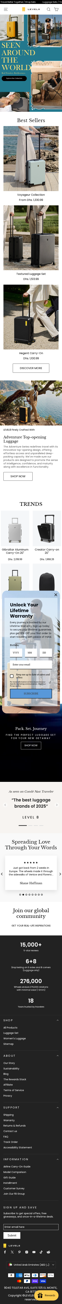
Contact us (10, 1131)
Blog (5, 1074)
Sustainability (11, 1068)
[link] (31, 2)
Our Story (9, 1063)
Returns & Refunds (14, 1125)
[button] (6, 9)
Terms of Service (13, 1090)
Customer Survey (13, 1188)
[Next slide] (56, 804)
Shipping (8, 1115)
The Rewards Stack (14, 1079)
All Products (10, 1027)
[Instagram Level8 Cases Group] (28, 1253)
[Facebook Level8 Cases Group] (6, 1253)
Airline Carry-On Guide (16, 1166)
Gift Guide (9, 1177)
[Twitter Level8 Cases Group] (14, 1253)
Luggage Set (10, 1033)
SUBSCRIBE (31, 694)
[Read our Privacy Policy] (50, 683)
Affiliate (8, 1084)
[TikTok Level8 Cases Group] (42, 1253)
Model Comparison (14, 1172)
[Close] (56, 595)
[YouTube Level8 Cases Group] (35, 1253)
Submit (12, 1235)
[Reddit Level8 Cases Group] (50, 1253)
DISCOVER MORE (31, 368)
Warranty (9, 1120)
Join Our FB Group (14, 1193)
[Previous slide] (5, 804)
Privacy (7, 1095)
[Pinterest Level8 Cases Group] (21, 1253)
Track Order (10, 1142)
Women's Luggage (14, 1038)
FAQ (5, 1136)
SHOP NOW (18, 476)
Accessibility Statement (17, 1147)
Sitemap (8, 1044)
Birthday (14, 645)
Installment (10, 1183)
